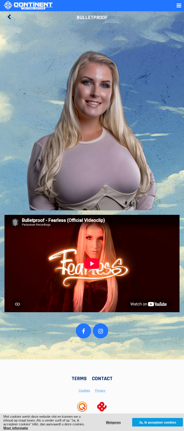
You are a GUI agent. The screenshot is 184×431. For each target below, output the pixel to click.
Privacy (100, 390)
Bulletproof (92, 17)
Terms (79, 378)
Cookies (84, 390)
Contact (102, 378)
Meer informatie (15, 428)
